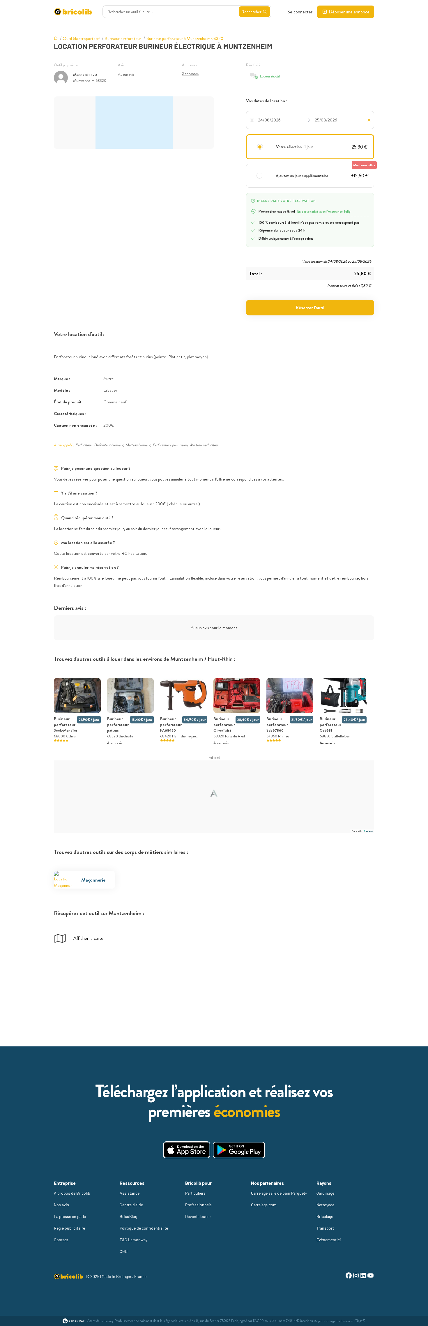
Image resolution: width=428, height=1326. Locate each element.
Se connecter (299, 11)
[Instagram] (356, 1276)
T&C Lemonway (133, 1239)
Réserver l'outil (310, 307)
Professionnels (198, 1204)
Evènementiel (328, 1239)
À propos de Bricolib (72, 1193)
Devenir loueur (198, 1216)
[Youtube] (370, 1276)
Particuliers (195, 1193)
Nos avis (61, 1204)
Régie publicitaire (69, 1228)
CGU (124, 1251)
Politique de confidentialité (144, 1228)
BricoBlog (128, 1216)
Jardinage (325, 1193)
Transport (325, 1228)
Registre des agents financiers (333, 1321)
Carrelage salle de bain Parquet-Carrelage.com (279, 1199)
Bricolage (324, 1216)
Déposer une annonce (349, 11)
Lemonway (107, 1321)
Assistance (129, 1193)
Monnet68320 (85, 74)
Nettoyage (325, 1204)
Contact (61, 1239)
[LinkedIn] (363, 1276)
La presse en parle (70, 1216)
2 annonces (190, 73)
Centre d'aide (131, 1204)
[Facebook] (348, 1276)
